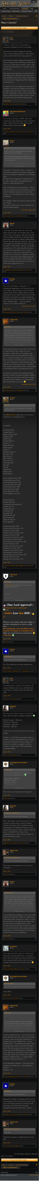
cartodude (15, 671)
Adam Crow (14, 850)
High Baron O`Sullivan (10, 843)
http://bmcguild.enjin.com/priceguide (15, 608)
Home (4, 8)
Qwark (12, 223)
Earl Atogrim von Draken (18, 762)
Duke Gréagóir (20, 565)
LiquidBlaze (7, 270)
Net (5, 390)
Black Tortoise (14, 132)
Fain (11, 38)
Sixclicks (13, 706)
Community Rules (14, 8)
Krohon (19, 104)
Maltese (20, 270)
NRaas (15, 969)
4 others (28, 270)
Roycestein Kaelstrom (17, 111)
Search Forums (6, 11)
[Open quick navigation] (36, 16)
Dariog (12, 279)
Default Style (4, 1172)
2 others (30, 132)
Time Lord (12, 104)
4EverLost (20, 216)
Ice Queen (13, 946)
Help (31, 8)
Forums (25, 8)
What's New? (15, 11)
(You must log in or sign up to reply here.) (26, 1154)
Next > (11, 31)
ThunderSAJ (14, 270)
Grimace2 (6, 312)
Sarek (11, 969)
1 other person (20, 390)
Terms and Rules (33, 1175)
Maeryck (13, 565)
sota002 (6, 104)
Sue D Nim (13, 312)
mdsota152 (13, 319)
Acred (11, 390)
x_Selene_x (7, 132)
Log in (34, 1)
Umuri (12, 141)
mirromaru (7, 565)
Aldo (8, 390)
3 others (22, 969)
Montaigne (15, 1146)
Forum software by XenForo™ (9, 1175)
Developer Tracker (27, 11)
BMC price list (11, 415)
